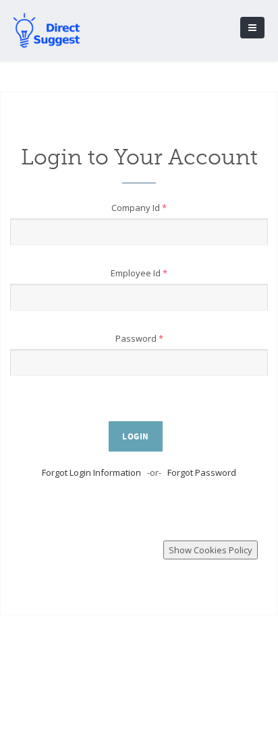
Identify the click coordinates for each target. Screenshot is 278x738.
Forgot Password (201, 472)
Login (135, 437)
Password (139, 338)
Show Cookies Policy (210, 550)
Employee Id (139, 273)
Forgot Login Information (91, 472)
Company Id (139, 208)
